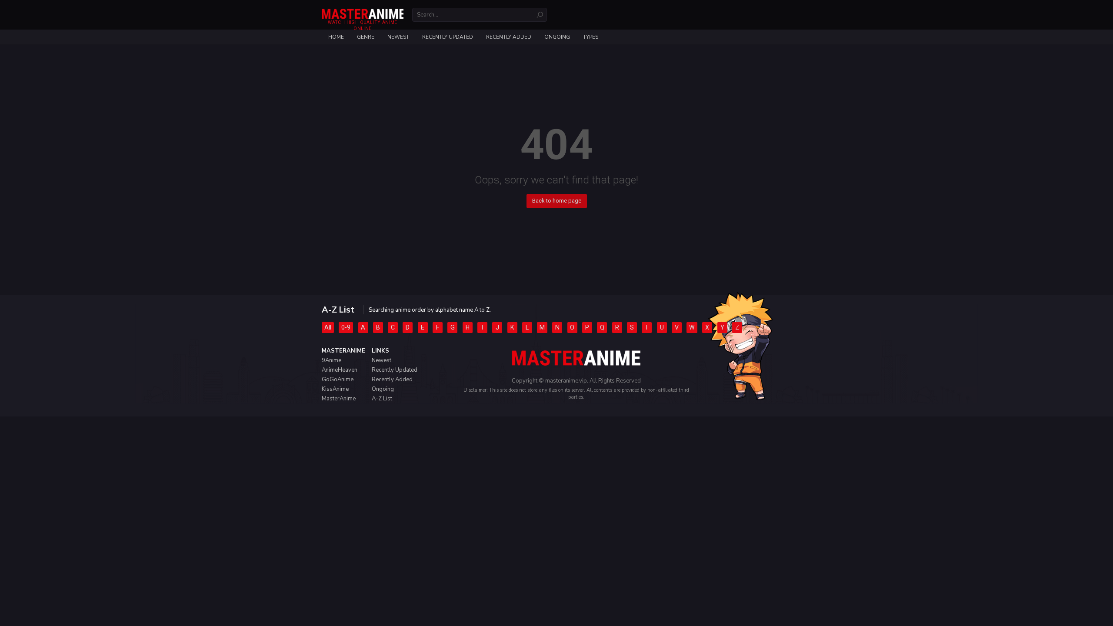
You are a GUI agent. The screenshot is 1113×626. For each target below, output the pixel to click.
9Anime (331, 360)
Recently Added (508, 36)
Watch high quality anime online (362, 25)
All (327, 327)
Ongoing (557, 36)
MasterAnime (339, 399)
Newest (398, 36)
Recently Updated (447, 36)
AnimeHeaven (339, 370)
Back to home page (556, 200)
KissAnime (335, 389)
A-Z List (382, 399)
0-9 (345, 327)
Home (336, 36)
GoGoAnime (337, 379)
